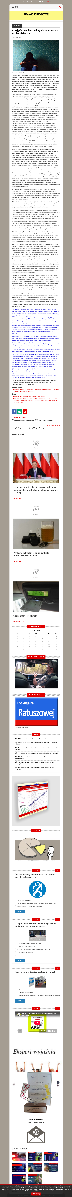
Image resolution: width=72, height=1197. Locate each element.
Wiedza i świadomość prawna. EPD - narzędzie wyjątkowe (33, 420)
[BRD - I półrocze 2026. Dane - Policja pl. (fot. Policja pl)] (19, 1156)
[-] (35, 1156)
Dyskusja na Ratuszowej (21, 727)
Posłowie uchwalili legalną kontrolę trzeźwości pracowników (31, 554)
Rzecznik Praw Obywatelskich (43, 389)
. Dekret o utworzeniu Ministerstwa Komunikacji (30, 738)
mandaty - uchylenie (27, 389)
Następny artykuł (53, 425)
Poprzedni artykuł (19, 417)
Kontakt (30, 1)
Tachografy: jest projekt (25, 615)
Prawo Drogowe (36, 14)
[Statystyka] (37, 848)
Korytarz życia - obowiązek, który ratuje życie (29, 428)
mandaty (16, 389)
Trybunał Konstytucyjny (27, 391)
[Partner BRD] (36, 1092)
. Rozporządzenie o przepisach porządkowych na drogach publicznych (36, 753)
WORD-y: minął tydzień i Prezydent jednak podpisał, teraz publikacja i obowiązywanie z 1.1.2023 (35, 490)
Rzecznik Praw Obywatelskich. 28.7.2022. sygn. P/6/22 (29, 396)
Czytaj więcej (18, 498)
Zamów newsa (40, 1)
